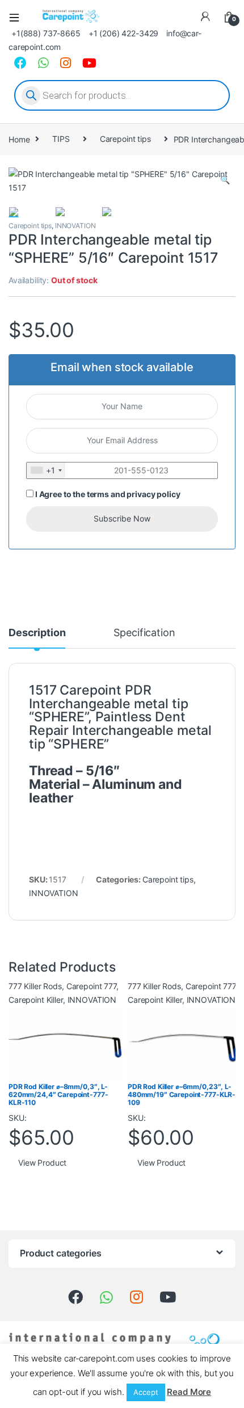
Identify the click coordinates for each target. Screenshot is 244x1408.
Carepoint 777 (91, 986)
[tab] (37, 638)
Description (37, 633)
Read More (189, 1391)
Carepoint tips (125, 139)
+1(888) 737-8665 (46, 33)
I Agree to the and (106, 494)
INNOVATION (75, 225)
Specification (144, 633)
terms (98, 494)
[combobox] (46, 470)
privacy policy (153, 494)
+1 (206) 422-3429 (124, 33)
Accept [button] (145, 1392)
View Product (42, 1162)
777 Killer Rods (35, 986)
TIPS (60, 139)
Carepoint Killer (36, 999)
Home (19, 139)
